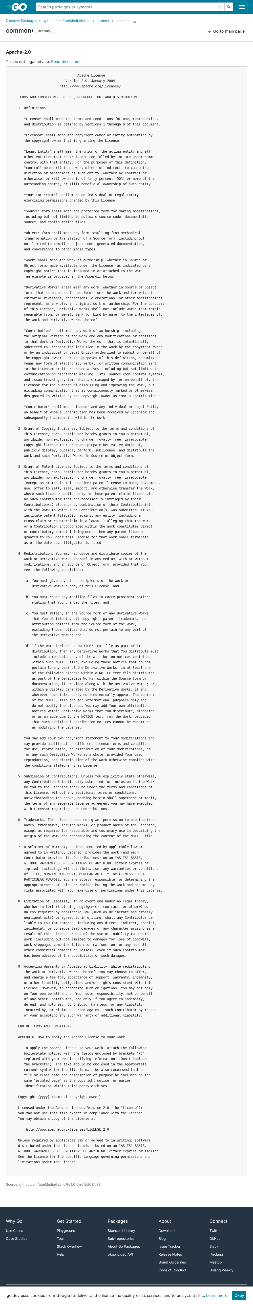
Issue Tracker (169, 1246)
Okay (239, 1295)
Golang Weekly (221, 1270)
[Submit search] (228, 6)
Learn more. (217, 1295)
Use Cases (14, 1230)
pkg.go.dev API (120, 1254)
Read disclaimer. (66, 61)
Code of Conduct (172, 1270)
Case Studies (16, 1238)
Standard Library (121, 1230)
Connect (219, 1221)
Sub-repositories (121, 1238)
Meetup (216, 1262)
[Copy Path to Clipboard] (134, 21)
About (165, 1221)
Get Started (69, 1221)
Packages (118, 1221)
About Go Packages (124, 1246)
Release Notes (170, 1254)
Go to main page (228, 31)
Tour (60, 1238)
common (123, 21)
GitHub (215, 1238)
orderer (103, 21)
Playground (66, 1230)
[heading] (21, 7)
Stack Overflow (69, 1246)
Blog (162, 1238)
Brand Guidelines (172, 1262)
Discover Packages (21, 21)
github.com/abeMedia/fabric (67, 21)
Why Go (14, 1221)
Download (167, 1230)
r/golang (216, 1254)
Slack (214, 1246)
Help (60, 1254)
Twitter (215, 1230)
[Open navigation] (242, 7)
